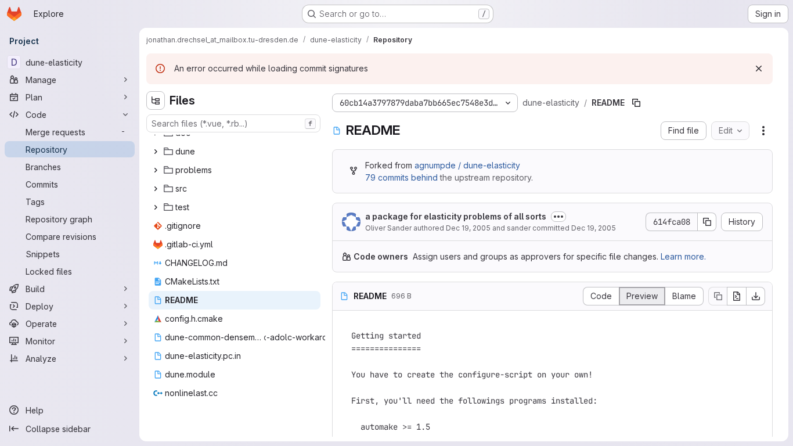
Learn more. (683, 256)
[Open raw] (736, 296)
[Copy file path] (636, 102)
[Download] (756, 296)
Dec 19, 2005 (468, 228)
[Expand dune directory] (156, 152)
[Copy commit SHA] (707, 222)
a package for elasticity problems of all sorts (455, 216)
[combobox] (233, 123)
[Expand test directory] (156, 207)
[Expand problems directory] (156, 170)
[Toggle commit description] (558, 216)
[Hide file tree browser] (155, 100)
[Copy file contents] (717, 296)
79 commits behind (401, 177)
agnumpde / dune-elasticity (467, 165)
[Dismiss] (759, 68)
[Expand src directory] (156, 189)
